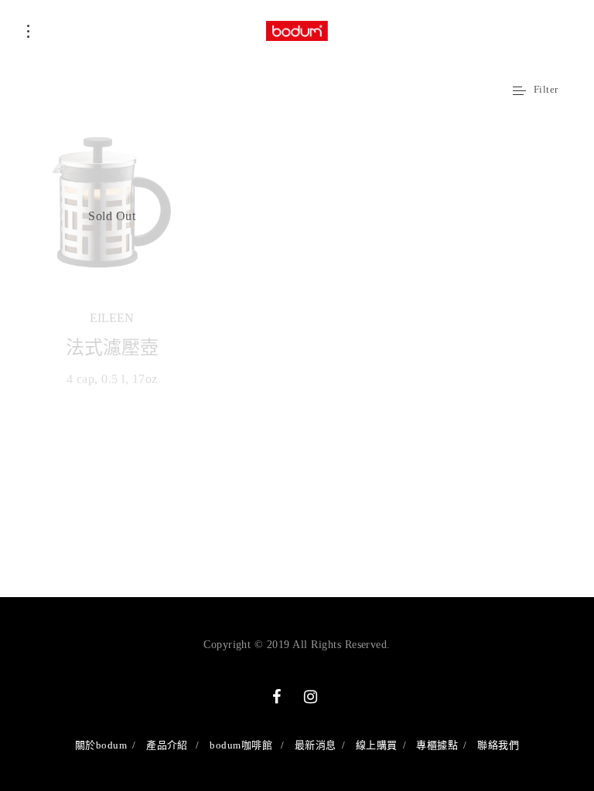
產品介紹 (167, 745)
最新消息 (315, 745)
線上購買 (377, 745)
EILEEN (112, 317)
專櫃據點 (437, 745)
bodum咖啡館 (241, 745)
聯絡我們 (498, 745)
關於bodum (101, 745)
